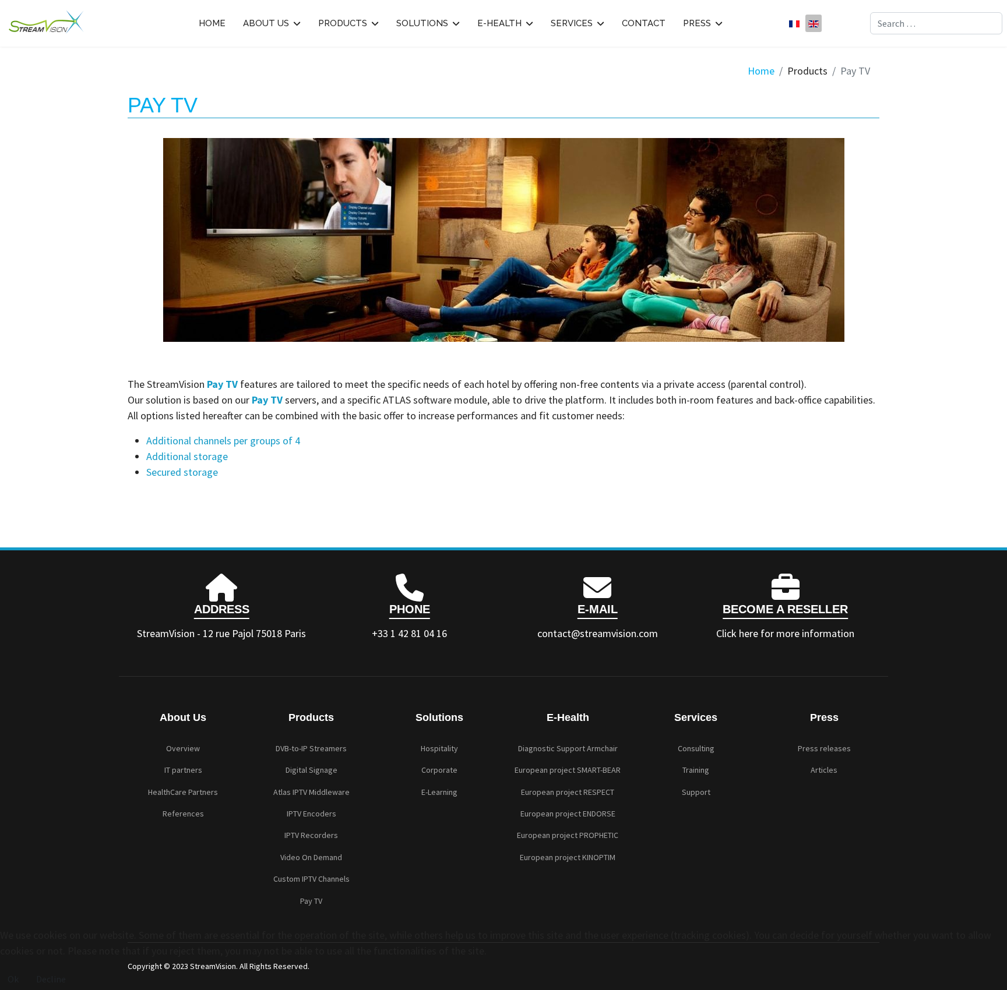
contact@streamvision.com (597, 633)
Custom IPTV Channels (311, 879)
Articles (824, 770)
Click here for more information (785, 633)
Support (696, 792)
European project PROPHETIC (567, 835)
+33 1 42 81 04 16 (409, 633)
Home (212, 23)
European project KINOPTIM (567, 857)
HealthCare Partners (183, 792)
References (183, 813)
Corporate (439, 770)
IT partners (183, 770)
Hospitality (439, 748)
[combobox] (936, 23)
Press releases (824, 748)
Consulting (696, 748)
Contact (644, 23)
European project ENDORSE (567, 813)
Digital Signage (311, 770)
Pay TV (311, 901)
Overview (183, 748)
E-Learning (439, 792)
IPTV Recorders (311, 835)
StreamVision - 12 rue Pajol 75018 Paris (221, 633)
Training (695, 770)
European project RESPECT (567, 792)
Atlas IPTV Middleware (311, 792)
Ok (13, 979)
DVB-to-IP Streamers (311, 748)
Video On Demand (311, 857)
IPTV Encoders (311, 813)
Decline (51, 979)
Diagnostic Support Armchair (568, 748)
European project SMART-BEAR (568, 770)
